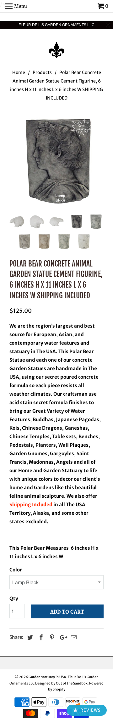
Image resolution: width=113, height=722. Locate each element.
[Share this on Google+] (62, 637)
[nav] (16, 6)
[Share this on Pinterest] (51, 637)
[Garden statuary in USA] (56, 45)
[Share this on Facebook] (40, 637)
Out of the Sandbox (72, 683)
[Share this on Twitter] (29, 637)
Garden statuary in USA (47, 677)
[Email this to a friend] (73, 637)
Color (15, 570)
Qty (13, 598)
